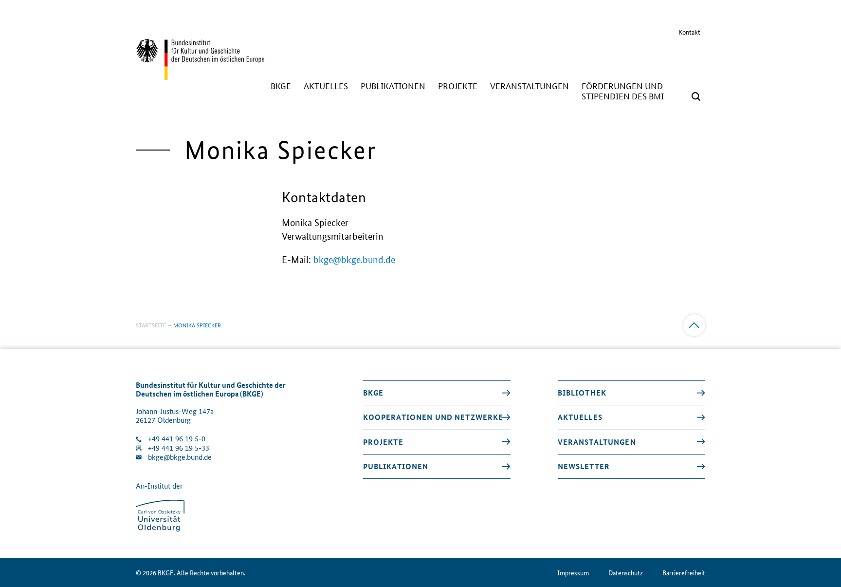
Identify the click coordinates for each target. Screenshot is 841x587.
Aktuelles (580, 417)
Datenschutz (625, 572)
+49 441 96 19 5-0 (176, 438)
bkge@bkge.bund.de (354, 259)
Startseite (151, 324)
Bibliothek (582, 392)
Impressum (573, 572)
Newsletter (584, 466)
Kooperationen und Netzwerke (433, 417)
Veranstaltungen (597, 441)
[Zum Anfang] (694, 325)
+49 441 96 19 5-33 (178, 448)
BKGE (373, 392)
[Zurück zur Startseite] (200, 75)
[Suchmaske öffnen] (696, 96)
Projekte (383, 441)
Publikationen (396, 466)
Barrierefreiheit (683, 572)
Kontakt (689, 32)
